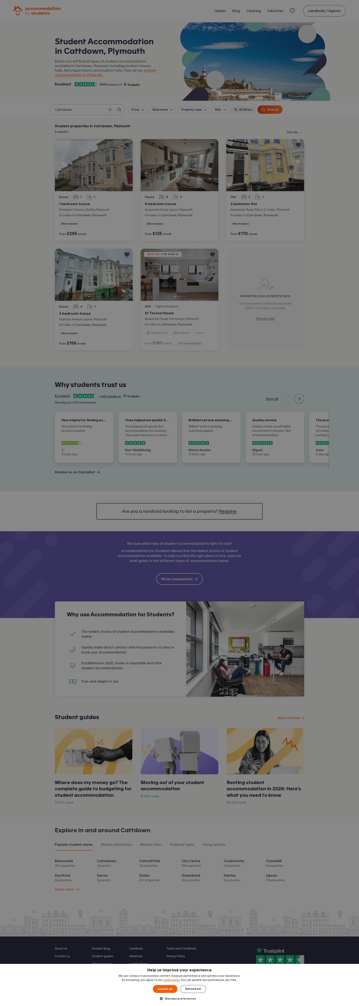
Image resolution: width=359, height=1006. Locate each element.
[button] (179, 998)
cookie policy (171, 980)
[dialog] (179, 985)
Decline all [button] (193, 989)
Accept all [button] (165, 989)
